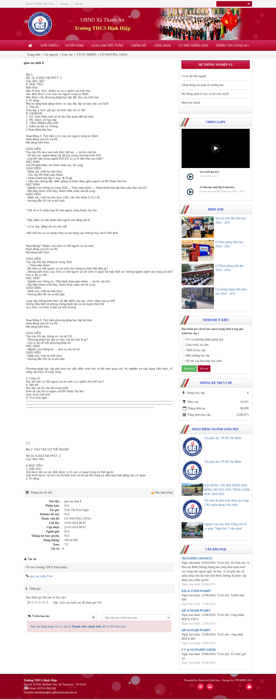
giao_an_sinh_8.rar (41, 576)
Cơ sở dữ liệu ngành (194, 76)
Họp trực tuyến (191, 102)
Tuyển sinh (74, 45)
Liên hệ (79, 3)
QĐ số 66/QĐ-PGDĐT (196, 610)
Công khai (162, 45)
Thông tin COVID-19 (231, 45)
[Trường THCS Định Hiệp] (40, 23)
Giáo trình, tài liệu (197, 344)
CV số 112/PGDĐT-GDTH (199, 649)
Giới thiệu (49, 45)
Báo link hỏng (163, 492)
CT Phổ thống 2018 (193, 45)
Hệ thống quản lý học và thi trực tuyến (205, 93)
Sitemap (64, 3)
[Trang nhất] (30, 45)
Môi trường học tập (198, 355)
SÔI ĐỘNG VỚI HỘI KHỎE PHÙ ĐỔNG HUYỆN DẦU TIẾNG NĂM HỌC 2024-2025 (226, 490)
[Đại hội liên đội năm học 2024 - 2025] (198, 227)
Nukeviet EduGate (209, 680)
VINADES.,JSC (243, 680)
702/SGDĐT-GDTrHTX (197, 558)
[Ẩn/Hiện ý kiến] (93, 617)
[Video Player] (216, 148)
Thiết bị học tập (195, 350)
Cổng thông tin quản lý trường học (203, 85)
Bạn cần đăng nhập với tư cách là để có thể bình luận (78, 626)
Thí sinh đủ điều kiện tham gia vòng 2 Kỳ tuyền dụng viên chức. (226, 502)
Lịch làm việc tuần (107, 45)
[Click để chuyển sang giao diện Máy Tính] (210, 686)
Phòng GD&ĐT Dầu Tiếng (40, 3)
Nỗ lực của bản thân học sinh (203, 361)
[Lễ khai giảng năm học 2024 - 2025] (198, 251)
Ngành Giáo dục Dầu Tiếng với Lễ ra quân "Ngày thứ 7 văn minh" (225, 526)
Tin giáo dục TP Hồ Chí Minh (222, 438)
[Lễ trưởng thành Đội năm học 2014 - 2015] (198, 298)
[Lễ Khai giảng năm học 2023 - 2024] (198, 274)
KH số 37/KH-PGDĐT (196, 591)
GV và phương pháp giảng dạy (204, 339)
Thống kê (138, 45)
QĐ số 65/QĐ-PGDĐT (196, 630)
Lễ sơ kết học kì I (209, 171)
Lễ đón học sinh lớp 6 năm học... (218, 187)
